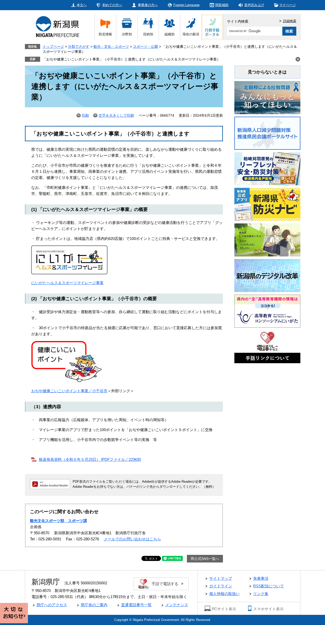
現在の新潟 (191, 34)
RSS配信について (268, 586)
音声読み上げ (254, 5)
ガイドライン (220, 586)
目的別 (148, 34)
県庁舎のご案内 (94, 605)
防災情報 (105, 34)
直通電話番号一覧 (136, 605)
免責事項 (260, 578)
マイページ (287, 5)
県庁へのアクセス (52, 605)
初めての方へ (112, 5)
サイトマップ (220, 578)
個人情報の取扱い (224, 593)
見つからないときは (267, 72)
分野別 (127, 34)
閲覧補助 (222, 5)
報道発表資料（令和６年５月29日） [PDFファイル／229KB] (90, 459)
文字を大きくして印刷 (116, 115)
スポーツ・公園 (145, 46)
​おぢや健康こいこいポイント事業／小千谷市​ (69, 391)
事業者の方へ (148, 5)
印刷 (85, 115)
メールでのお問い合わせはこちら (132, 539)
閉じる (298, 59)
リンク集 (260, 593)
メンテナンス (176, 605)
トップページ (53, 46)
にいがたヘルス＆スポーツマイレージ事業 (67, 283)
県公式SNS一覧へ (205, 559)
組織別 (169, 34)
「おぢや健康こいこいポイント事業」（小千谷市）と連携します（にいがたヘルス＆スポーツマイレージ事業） (131, 59)
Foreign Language (186, 5)
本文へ (82, 5)
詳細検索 (289, 21)
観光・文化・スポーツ (111, 46)
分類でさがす (78, 46)
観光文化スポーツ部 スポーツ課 (58, 521)
